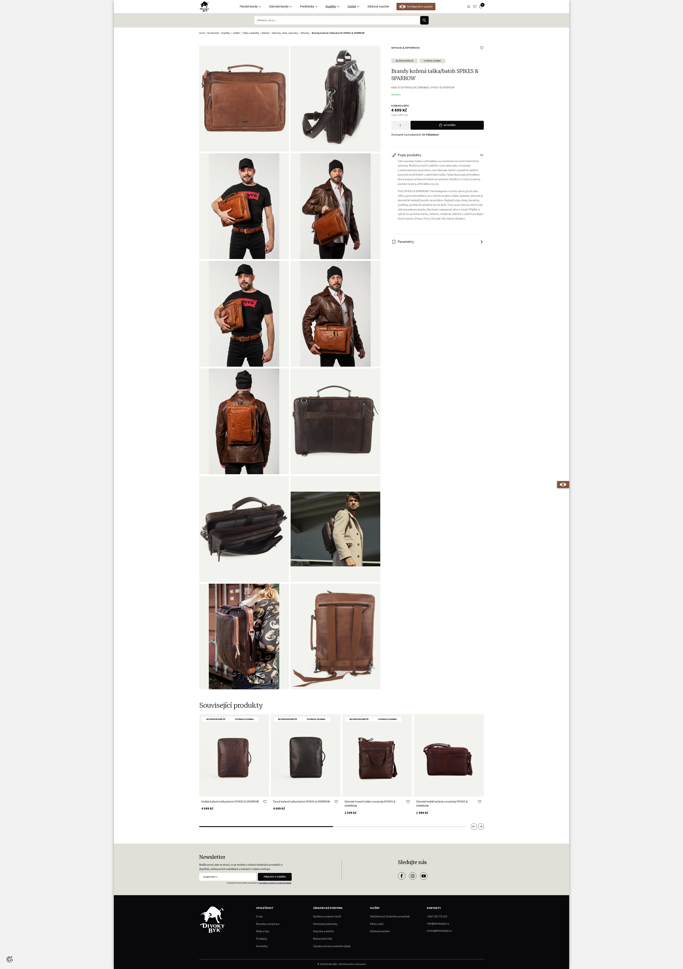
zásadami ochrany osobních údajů (275, 882)
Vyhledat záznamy (424, 20)
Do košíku (450, 125)
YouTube (423, 876)
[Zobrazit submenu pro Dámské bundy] (290, 6)
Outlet (352, 6)
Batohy (265, 33)
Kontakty (262, 946)
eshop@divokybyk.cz (439, 931)
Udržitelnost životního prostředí (389, 916)
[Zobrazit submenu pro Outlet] (358, 6)
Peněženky (307, 6)
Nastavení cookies (9, 959)
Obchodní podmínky (325, 924)
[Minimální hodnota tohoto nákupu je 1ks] (394, 125)
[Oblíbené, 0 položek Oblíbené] (475, 7)
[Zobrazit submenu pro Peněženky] (316, 6)
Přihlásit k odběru (275, 877)
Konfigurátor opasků (420, 7)
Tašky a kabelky (250, 33)
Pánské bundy (249, 6)
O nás (259, 916)
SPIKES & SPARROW (442, 87)
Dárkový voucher (378, 6)
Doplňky (330, 6)
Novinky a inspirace (267, 924)
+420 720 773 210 (437, 916)
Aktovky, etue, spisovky (285, 33)
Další (481, 826)
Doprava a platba (323, 931)
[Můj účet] (469, 7)
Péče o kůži (376, 924)
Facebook (401, 876)
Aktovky (305, 33)
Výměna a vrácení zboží (327, 916)
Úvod (202, 33)
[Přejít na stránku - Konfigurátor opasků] (563, 484)
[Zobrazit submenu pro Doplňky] (338, 6)
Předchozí (474, 826)
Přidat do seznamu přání (482, 48)
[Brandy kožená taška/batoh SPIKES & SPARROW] (335, 99)
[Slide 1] (266, 826)
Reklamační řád (322, 939)
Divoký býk (213, 33)
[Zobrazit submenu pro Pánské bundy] (260, 6)
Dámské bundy (278, 6)
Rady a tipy (262, 931)
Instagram (412, 876)
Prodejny (261, 939)
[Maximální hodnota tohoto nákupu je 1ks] (406, 125)
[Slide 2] (400, 826)
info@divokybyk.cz (438, 924)
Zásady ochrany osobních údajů (332, 946)
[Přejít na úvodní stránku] (204, 6)
